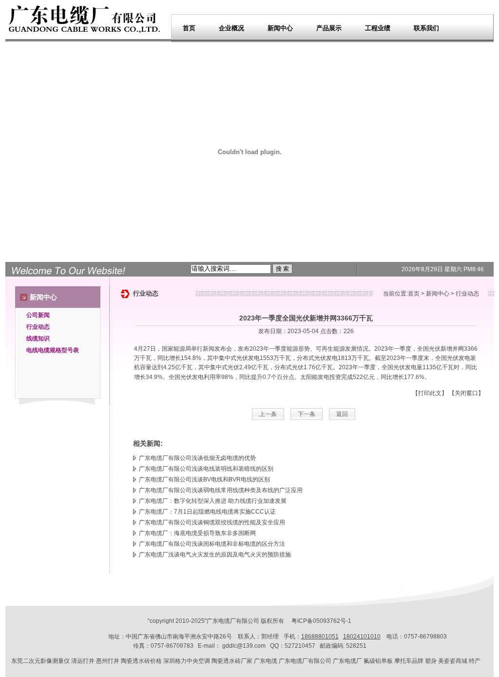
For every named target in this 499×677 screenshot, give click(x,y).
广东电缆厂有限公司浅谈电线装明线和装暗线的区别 (206, 468)
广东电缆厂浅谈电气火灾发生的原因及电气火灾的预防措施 (215, 554)
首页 (189, 28)
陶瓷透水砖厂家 (231, 660)
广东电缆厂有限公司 (305, 660)
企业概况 (231, 28)
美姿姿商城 (452, 660)
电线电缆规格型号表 (52, 350)
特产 (474, 660)
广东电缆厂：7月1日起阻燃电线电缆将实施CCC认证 (207, 511)
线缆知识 (38, 338)
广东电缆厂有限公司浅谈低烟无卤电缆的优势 (197, 458)
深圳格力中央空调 (186, 660)
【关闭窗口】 (466, 393)
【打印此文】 (429, 393)
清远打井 (83, 660)
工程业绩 (377, 28)
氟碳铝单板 (378, 660)
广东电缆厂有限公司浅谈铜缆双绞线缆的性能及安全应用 (212, 522)
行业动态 (38, 326)
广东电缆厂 (221, 620)
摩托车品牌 (408, 660)
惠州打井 (107, 660)
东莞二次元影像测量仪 (40, 660)
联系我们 (426, 28)
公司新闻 (38, 315)
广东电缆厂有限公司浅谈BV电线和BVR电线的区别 (204, 479)
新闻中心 (280, 28)
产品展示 (329, 28)
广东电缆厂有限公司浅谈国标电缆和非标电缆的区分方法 (212, 543)
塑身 (431, 660)
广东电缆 (265, 660)
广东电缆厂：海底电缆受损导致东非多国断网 (197, 533)
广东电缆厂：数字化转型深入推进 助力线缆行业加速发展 (213, 501)
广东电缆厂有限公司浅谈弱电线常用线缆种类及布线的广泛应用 (221, 490)
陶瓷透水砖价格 (141, 660)
